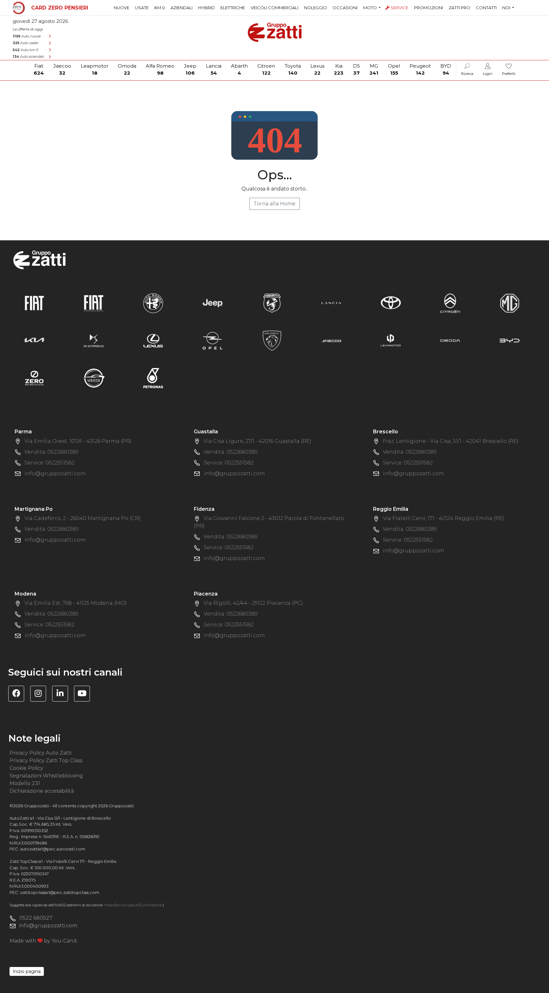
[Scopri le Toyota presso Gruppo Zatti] (391, 303)
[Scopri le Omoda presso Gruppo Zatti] (450, 340)
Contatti (486, 7)
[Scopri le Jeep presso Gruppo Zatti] (212, 303)
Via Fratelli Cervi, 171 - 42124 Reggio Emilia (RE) (443, 518)
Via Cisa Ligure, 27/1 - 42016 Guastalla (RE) (257, 441)
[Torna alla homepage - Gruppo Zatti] (275, 29)
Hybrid (206, 7)
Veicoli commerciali (274, 7)
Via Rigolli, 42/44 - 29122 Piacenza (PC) (253, 603)
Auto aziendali (28, 56)
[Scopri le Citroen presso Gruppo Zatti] (450, 303)
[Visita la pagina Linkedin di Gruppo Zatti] (62, 694)
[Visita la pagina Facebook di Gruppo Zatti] (18, 694)
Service (399, 7)
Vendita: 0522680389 (51, 452)
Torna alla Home (274, 204)
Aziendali (182, 7)
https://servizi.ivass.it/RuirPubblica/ (133, 905)
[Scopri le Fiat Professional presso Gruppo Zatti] (94, 303)
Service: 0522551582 (49, 463)
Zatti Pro (459, 7)
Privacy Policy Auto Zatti (40, 753)
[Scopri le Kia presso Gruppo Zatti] (34, 340)
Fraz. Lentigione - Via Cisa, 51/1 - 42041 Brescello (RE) (450, 441)
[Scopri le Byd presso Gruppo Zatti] (509, 340)
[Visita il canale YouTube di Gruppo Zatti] (84, 694)
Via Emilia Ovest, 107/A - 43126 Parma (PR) (78, 441)
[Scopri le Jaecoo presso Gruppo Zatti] (331, 340)
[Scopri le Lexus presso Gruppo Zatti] (153, 340)
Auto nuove (27, 36)
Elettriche (232, 7)
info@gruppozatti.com (55, 473)
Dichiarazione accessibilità (42, 791)
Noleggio (315, 7)
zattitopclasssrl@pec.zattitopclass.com (59, 892)
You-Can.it (64, 941)
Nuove (121, 7)
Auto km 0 (25, 50)
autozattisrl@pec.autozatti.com (52, 848)
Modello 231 (25, 783)
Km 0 (159, 7)
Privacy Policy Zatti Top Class (46, 760)
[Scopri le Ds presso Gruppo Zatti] (94, 340)
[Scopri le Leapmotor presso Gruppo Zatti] (391, 340)
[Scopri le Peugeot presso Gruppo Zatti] (272, 340)
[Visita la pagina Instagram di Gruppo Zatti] (40, 694)
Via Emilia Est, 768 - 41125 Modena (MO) (75, 603)
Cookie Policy (26, 768)
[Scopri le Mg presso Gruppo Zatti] (509, 303)
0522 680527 (35, 918)
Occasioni (345, 7)
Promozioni (428, 7)
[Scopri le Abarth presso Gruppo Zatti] (272, 303)
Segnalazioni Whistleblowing (46, 776)
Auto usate (25, 43)
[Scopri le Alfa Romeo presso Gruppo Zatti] (153, 303)
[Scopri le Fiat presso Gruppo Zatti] (34, 303)
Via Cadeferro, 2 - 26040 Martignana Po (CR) (82, 518)
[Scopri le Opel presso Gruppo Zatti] (212, 340)
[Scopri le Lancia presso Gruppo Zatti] (331, 303)
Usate (142, 7)
